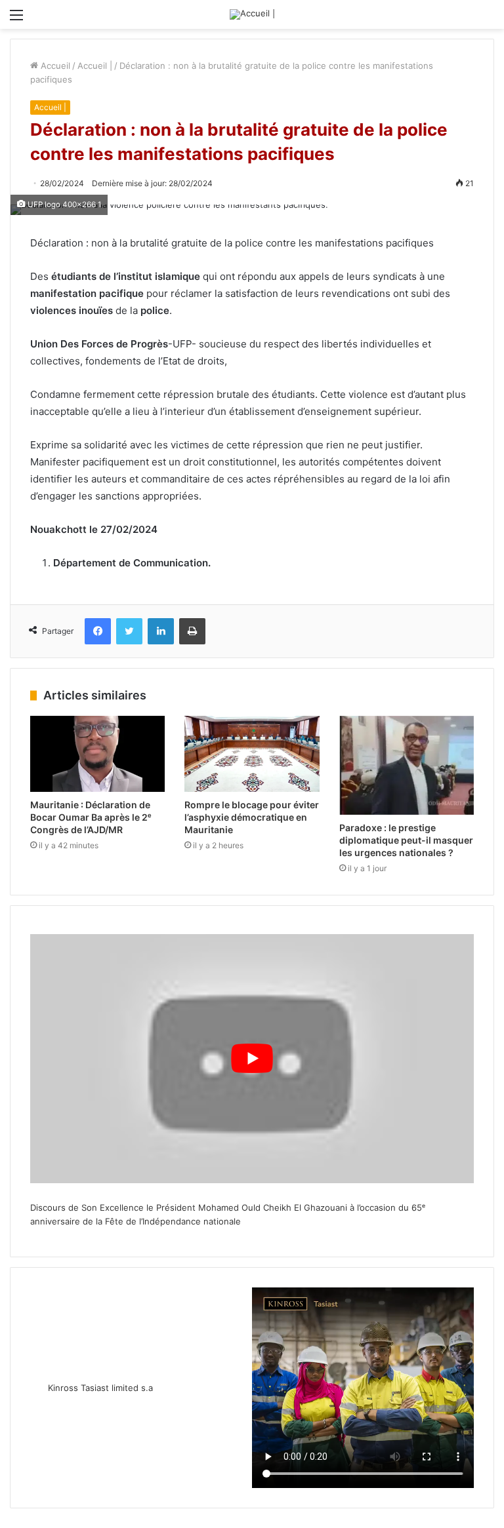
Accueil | (94, 65)
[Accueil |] (252, 14)
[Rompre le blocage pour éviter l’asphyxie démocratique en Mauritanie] (251, 754)
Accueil (54, 65)
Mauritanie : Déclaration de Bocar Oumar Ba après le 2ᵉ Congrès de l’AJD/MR (91, 817)
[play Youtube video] (252, 1058)
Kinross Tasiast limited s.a (100, 1387)
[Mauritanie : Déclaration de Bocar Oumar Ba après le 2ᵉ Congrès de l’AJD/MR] (97, 754)
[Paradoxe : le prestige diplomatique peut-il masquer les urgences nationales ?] (406, 765)
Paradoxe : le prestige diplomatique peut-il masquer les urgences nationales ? (406, 840)
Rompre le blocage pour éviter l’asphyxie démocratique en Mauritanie (251, 817)
